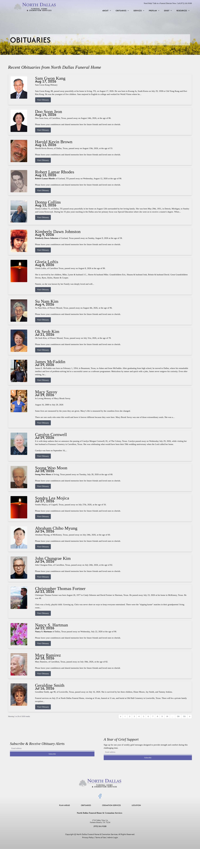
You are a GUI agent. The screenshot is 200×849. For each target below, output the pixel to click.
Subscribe (52, 754)
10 (167, 716)
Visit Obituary (43, 100)
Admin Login (112, 837)
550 (178, 716)
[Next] (190, 716)
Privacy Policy (88, 837)
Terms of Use (100, 837)
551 (184, 716)
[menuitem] (106, 10)
